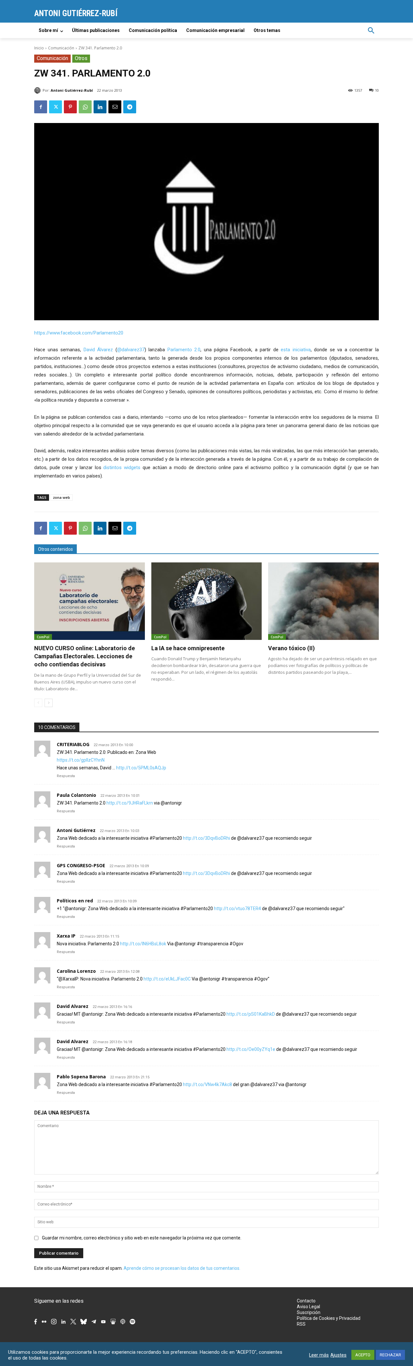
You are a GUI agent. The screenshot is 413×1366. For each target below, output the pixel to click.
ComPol (43, 637)
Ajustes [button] (338, 1355)
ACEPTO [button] (362, 1354)
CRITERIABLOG (73, 744)
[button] (371, 30)
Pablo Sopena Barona (81, 1076)
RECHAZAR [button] (390, 1354)
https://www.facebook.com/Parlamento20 (78, 333)
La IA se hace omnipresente (188, 648)
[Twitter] (55, 106)
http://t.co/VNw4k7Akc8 (207, 1084)
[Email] (114, 106)
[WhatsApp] (85, 106)
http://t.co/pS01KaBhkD (251, 1014)
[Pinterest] (70, 106)
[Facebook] (40, 106)
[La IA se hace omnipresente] (206, 601)
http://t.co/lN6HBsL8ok (143, 943)
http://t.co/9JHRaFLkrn (129, 803)
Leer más (319, 1355)
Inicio (39, 48)
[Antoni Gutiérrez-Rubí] (38, 90)
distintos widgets (121, 467)
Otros (81, 58)
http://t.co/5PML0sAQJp (141, 767)
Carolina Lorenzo (76, 971)
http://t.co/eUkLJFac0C (167, 978)
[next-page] (49, 703)
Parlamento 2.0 (184, 350)
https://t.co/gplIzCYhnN (81, 760)
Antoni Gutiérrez (76, 830)
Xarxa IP (66, 936)
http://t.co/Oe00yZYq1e (251, 1049)
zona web (61, 497)
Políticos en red (75, 901)
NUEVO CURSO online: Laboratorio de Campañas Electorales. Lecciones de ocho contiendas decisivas (84, 656)
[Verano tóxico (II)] (323, 601)
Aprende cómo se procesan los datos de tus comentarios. (182, 1268)
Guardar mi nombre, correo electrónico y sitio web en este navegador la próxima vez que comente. (141, 1237)
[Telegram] (129, 106)
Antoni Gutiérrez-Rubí (72, 90)
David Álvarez (98, 350)
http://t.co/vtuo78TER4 (237, 908)
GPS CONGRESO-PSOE (81, 865)
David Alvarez (72, 1006)
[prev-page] (38, 703)
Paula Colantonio (76, 795)
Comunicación (61, 48)
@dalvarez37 (131, 350)
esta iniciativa (296, 350)
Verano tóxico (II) (291, 648)
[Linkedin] (100, 106)
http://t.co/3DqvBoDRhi (206, 838)
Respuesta (66, 776)
